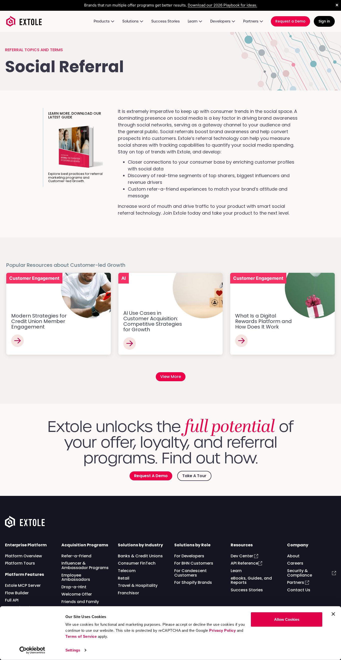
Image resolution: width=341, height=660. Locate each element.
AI (123, 278)
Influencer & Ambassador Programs (85, 565)
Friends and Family (80, 602)
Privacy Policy (222, 630)
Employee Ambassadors (75, 577)
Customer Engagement (34, 278)
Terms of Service (81, 636)
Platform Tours (20, 563)
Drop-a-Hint (73, 587)
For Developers (189, 556)
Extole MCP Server (23, 585)
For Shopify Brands (193, 582)
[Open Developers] (233, 21)
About (293, 556)
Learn (236, 571)
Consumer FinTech (137, 563)
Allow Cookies (286, 619)
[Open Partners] (261, 21)
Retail (123, 578)
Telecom (127, 571)
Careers (295, 563)
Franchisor (128, 593)
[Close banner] (333, 614)
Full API (11, 600)
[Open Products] (112, 21)
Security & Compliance (300, 573)
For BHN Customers (193, 563)
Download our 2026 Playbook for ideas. (222, 5)
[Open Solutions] (141, 21)
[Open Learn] (200, 21)
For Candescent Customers (190, 573)
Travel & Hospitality (138, 585)
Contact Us (298, 590)
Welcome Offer (76, 594)
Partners (296, 582)
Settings (72, 650)
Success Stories (247, 590)
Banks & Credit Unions (140, 556)
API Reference (244, 563)
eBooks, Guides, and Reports (251, 580)
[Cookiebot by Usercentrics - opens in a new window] (32, 650)
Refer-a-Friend (76, 556)
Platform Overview (23, 556)
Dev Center (242, 556)
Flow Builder (17, 593)
